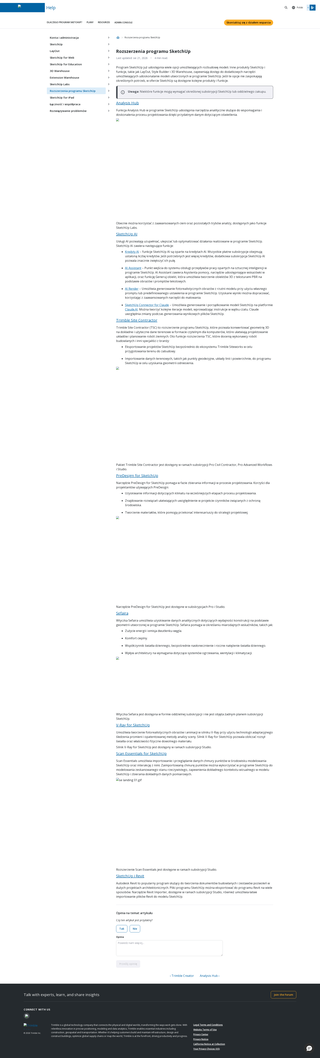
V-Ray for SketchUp (133, 725)
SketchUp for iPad (62, 97)
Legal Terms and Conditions (208, 1024)
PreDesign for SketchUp (137, 475)
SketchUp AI (126, 234)
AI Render (132, 289)
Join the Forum (283, 994)
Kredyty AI (132, 252)
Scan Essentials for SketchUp (141, 753)
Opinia (120, 937)
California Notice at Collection (209, 1044)
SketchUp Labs (60, 84)
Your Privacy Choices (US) (206, 1048)
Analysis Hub (127, 102)
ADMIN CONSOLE (123, 22)
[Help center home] (118, 37)
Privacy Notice (200, 1039)
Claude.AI (131, 309)
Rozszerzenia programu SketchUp (73, 91)
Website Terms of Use (205, 1029)
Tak (121, 928)
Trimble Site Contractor (136, 320)
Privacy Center (200, 1034)
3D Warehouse (60, 71)
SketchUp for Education (66, 64)
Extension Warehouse (64, 77)
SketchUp (56, 44)
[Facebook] (27, 1016)
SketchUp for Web (62, 57)
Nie (135, 928)
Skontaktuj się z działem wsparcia (248, 22)
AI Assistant (133, 268)
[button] (309, 1048)
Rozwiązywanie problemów (68, 111)
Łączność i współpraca (65, 104)
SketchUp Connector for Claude (147, 305)
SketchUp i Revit (130, 875)
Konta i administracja (64, 37)
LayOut (55, 51)
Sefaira (122, 613)
